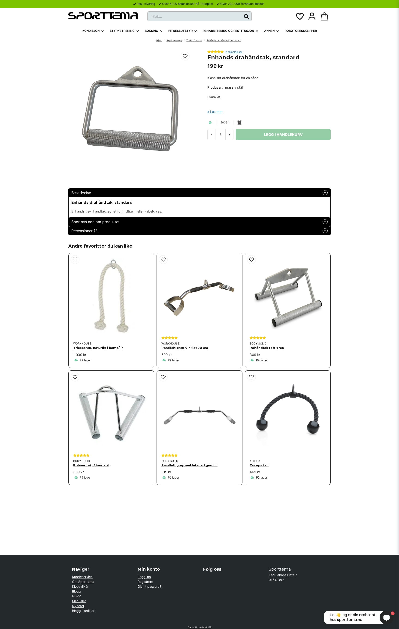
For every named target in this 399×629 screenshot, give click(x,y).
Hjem (159, 40)
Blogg (76, 591)
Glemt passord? (149, 586)
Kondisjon (91, 31)
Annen (269, 31)
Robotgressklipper (301, 31)
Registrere (145, 582)
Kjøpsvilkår (80, 586)
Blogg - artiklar (83, 611)
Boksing (151, 31)
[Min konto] (312, 16)
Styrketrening (122, 31)
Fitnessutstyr (180, 31)
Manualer (79, 601)
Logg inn (144, 577)
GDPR (76, 596)
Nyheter (78, 606)
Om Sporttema (83, 582)
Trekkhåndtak (194, 40)
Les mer (216, 112)
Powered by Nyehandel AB (199, 627)
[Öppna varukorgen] (324, 16)
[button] (246, 16)
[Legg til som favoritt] (299, 16)
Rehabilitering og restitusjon (228, 31)
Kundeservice (82, 577)
